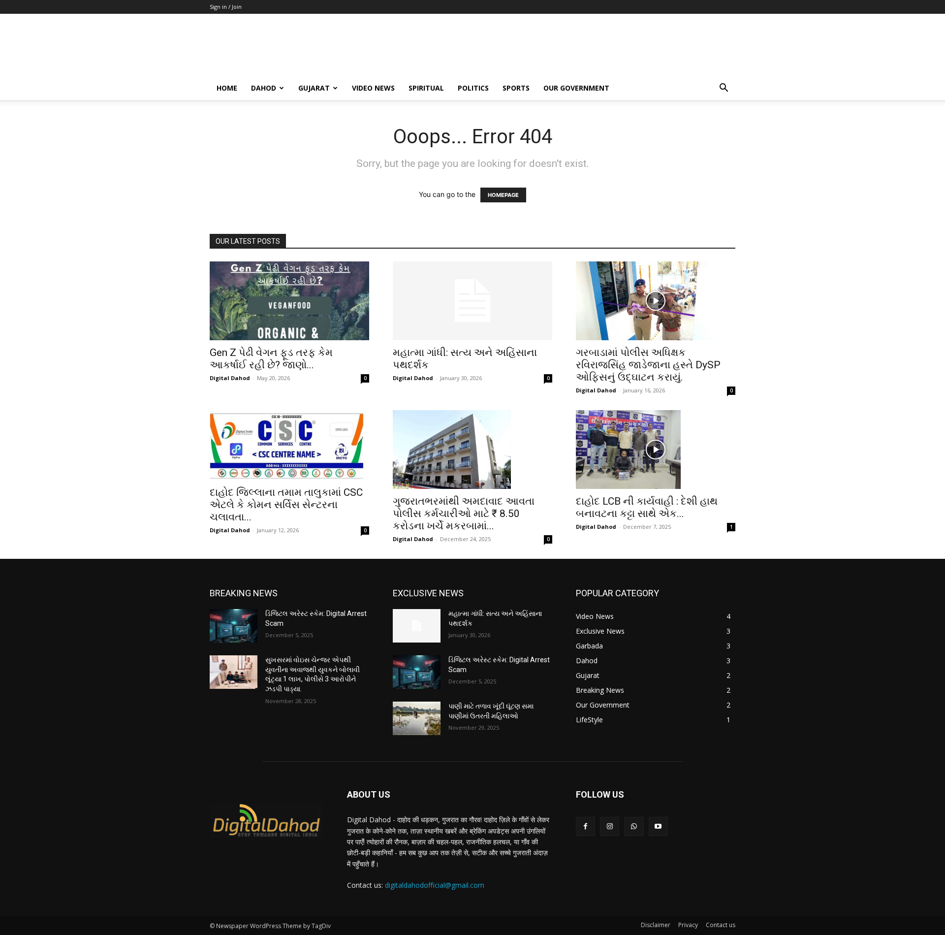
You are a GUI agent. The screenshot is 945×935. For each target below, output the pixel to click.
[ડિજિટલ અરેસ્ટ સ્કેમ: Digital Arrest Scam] (233, 626)
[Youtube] (658, 826)
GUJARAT (314, 88)
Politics (473, 88)
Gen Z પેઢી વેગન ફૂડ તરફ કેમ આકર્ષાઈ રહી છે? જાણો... (271, 359)
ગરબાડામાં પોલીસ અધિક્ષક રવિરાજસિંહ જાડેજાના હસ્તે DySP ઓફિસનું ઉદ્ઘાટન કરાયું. (648, 365)
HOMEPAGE (503, 195)
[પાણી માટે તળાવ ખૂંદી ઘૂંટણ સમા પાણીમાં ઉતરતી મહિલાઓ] (417, 718)
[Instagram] (609, 826)
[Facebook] (585, 826)
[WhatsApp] (633, 826)
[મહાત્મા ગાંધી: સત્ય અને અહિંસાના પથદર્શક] (472, 300)
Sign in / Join (226, 6)
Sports (516, 88)
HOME (227, 88)
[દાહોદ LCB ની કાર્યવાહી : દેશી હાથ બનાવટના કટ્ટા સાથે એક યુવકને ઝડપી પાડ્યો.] (655, 449)
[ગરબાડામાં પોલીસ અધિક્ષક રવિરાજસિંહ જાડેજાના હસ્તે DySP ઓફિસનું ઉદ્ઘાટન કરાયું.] (655, 300)
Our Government (576, 88)
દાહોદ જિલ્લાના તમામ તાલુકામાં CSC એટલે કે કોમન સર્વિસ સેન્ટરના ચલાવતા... (286, 504)
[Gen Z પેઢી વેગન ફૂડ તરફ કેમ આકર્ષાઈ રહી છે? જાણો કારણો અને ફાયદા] (289, 300)
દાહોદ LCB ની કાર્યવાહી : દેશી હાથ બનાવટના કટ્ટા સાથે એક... (647, 507)
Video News (373, 88)
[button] (723, 89)
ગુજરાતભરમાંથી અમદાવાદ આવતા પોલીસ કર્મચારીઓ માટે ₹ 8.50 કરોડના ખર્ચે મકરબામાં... (464, 513)
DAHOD (263, 88)
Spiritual (426, 88)
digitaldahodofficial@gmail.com (434, 885)
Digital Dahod (230, 378)
